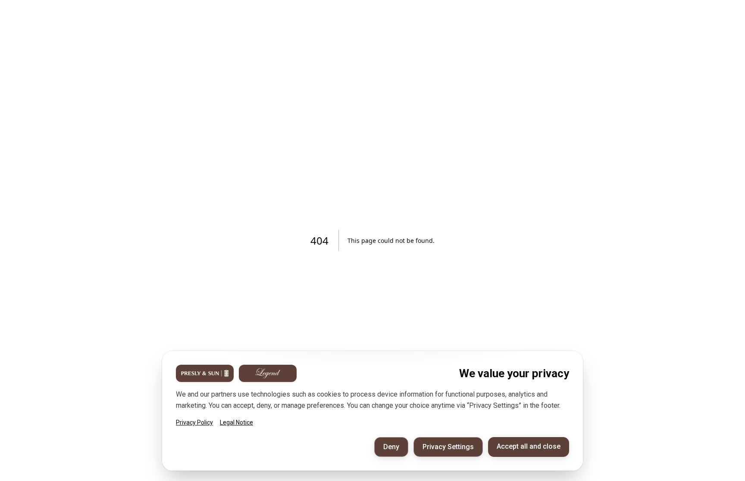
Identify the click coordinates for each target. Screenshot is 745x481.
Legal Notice (236, 422)
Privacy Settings (448, 447)
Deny (391, 447)
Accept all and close (528, 446)
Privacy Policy (194, 422)
